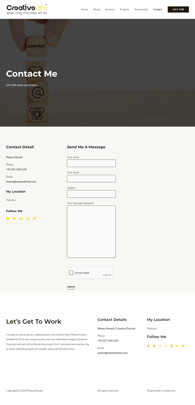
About (96, 9)
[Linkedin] (171, 346)
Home (84, 9)
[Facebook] (148, 346)
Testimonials (141, 9)
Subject (71, 187)
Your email (73, 172)
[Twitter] (154, 346)
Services (110, 9)
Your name (73, 157)
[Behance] (177, 346)
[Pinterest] (183, 346)
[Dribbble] (160, 346)
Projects (124, 9)
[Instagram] (165, 346)
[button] (178, 9)
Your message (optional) (80, 203)
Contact (157, 9)
